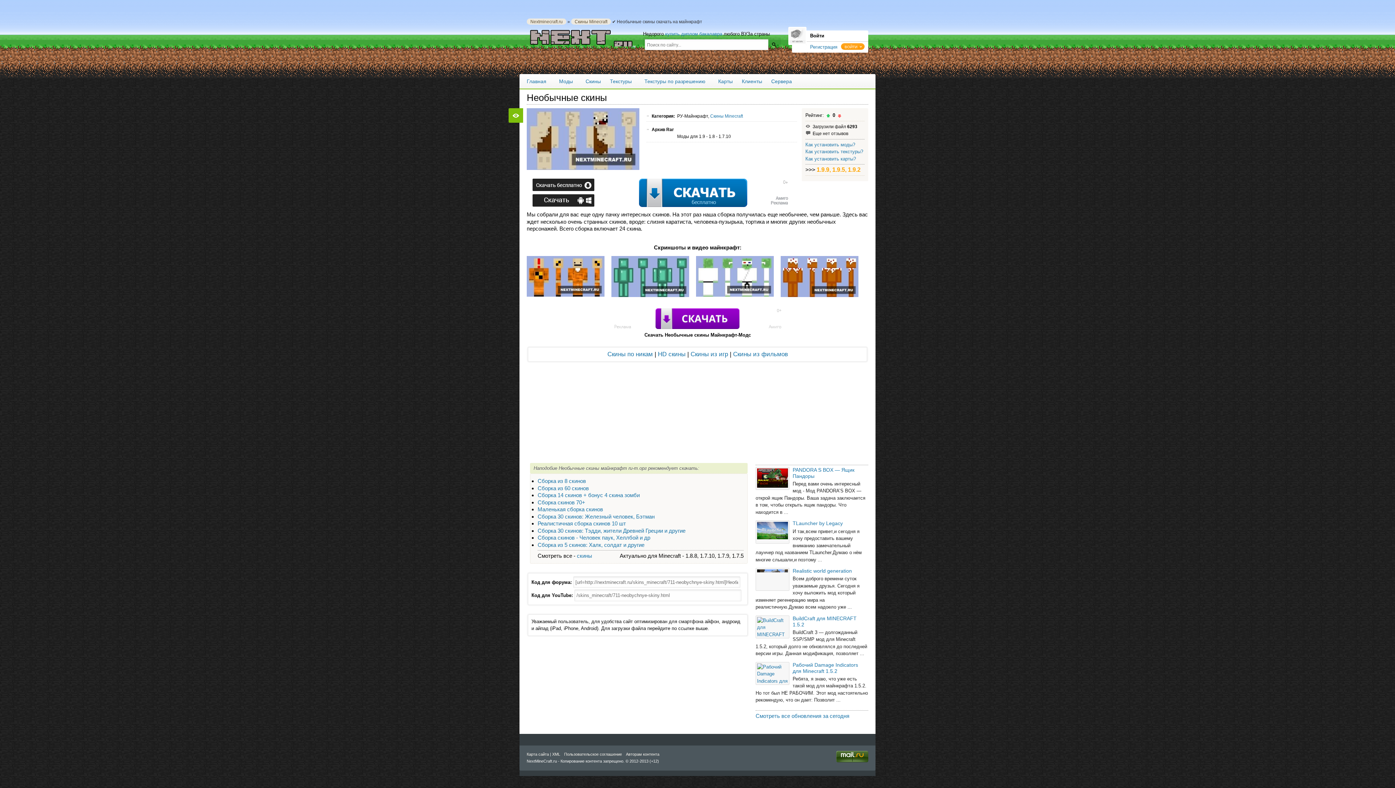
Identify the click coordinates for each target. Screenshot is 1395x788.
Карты (725, 81)
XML (556, 754)
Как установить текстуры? (834, 151)
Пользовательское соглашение (593, 754)
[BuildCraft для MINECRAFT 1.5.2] (772, 627)
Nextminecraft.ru (546, 21)
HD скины (672, 354)
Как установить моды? (830, 144)
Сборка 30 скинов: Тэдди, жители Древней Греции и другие (612, 531)
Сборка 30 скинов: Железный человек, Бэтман (596, 516)
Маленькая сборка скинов (570, 509)
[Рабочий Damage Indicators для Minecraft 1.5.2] (772, 673)
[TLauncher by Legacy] (772, 532)
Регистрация (823, 47)
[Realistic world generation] (772, 579)
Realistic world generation (822, 571)
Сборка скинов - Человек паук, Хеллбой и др (594, 538)
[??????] (774, 44)
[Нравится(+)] (828, 116)
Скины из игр (709, 354)
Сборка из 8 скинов (562, 481)
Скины (593, 81)
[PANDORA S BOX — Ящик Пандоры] (772, 478)
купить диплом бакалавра (693, 34)
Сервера (781, 81)
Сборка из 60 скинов (563, 488)
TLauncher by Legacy (818, 523)
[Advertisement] (659, 193)
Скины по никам (630, 354)
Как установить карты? (830, 159)
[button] (853, 46)
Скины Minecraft (591, 21)
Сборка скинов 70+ (561, 502)
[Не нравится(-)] (839, 116)
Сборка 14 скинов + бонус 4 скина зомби (589, 495)
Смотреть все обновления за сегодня (802, 716)
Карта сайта (538, 754)
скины (584, 556)
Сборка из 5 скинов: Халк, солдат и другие (591, 545)
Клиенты (752, 81)
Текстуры (621, 81)
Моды (566, 81)
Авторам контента (642, 754)
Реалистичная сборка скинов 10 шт (582, 523)
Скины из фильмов (760, 354)
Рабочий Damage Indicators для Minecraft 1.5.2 (825, 668)
